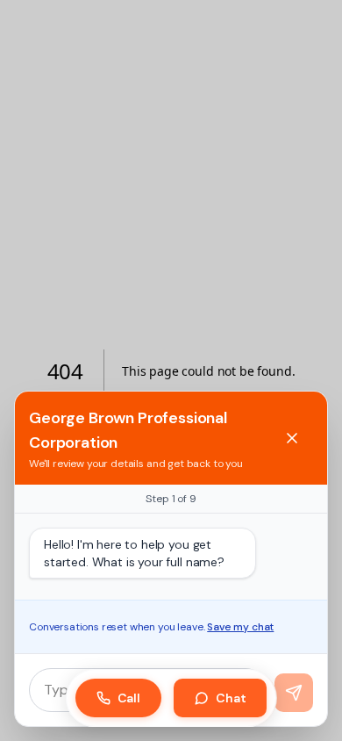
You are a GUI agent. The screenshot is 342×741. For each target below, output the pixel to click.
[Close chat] (292, 438)
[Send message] (293, 692)
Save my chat (240, 627)
